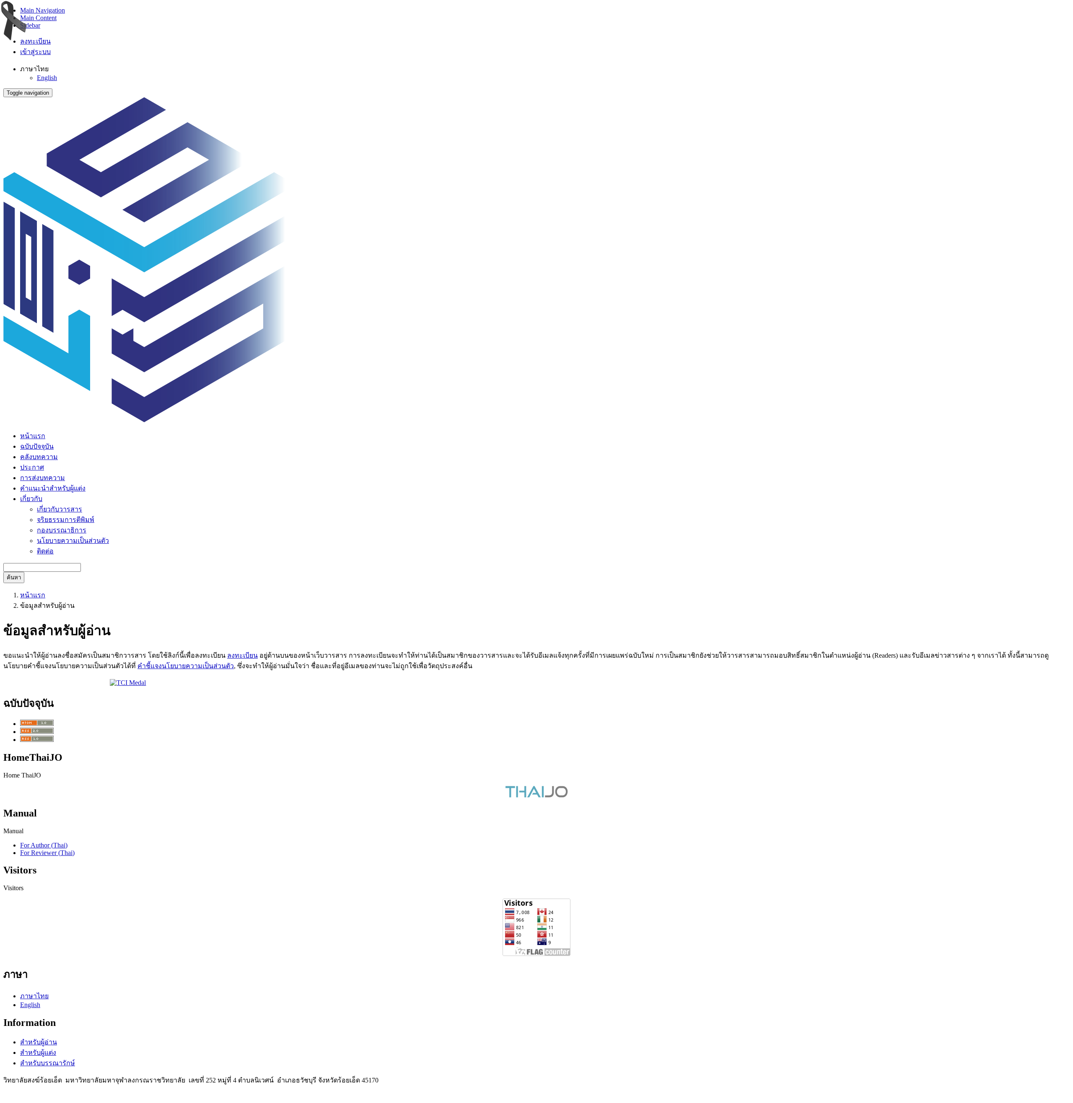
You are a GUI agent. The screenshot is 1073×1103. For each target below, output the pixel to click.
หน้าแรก (32, 435)
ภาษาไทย (34, 996)
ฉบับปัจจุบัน (37, 446)
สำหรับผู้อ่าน (38, 1042)
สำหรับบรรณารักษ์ (47, 1063)
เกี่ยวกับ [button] (31, 498)
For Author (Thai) (43, 845)
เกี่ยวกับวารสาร (59, 509)
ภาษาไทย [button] (34, 68)
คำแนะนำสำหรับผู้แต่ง (53, 488)
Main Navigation (42, 10)
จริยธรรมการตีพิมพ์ (65, 519)
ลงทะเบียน (35, 41)
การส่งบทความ (42, 477)
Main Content (38, 17)
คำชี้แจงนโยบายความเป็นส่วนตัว (185, 665)
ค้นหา (14, 577)
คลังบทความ (39, 456)
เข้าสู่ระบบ (35, 51)
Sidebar (30, 25)
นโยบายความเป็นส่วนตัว (73, 540)
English (47, 77)
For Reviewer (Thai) (47, 852)
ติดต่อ (45, 551)
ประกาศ (32, 467)
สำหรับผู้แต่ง (38, 1052)
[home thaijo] (536, 795)
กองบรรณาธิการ (61, 530)
